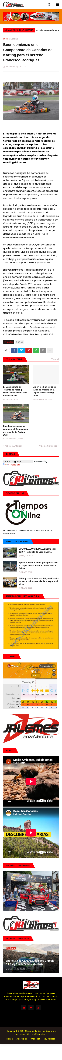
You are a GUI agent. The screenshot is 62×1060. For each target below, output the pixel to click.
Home (10, 1038)
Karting (14, 38)
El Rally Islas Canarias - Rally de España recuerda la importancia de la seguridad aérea (39, 581)
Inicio (6, 38)
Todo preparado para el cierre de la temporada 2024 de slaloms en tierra (48, 30)
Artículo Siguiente (48, 445)
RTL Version (49, 1038)
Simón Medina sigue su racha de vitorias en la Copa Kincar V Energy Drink (44, 391)
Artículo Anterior (13, 445)
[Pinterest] (28, 350)
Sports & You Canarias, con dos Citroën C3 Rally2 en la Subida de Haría (30, 962)
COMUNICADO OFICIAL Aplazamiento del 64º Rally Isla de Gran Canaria (37, 550)
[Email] (43, 350)
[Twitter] (21, 350)
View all (55, 359)
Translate (15, 464)
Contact (35, 1038)
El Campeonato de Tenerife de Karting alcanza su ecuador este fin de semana (15, 391)
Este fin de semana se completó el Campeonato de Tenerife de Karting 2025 (15, 430)
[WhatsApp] (36, 350)
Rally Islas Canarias (17, 541)
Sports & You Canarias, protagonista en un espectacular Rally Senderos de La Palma (38, 565)
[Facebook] (14, 350)
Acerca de (22, 1038)
